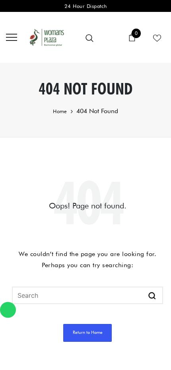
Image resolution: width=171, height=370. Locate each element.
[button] (152, 295)
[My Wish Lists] (157, 37)
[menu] (11, 36)
